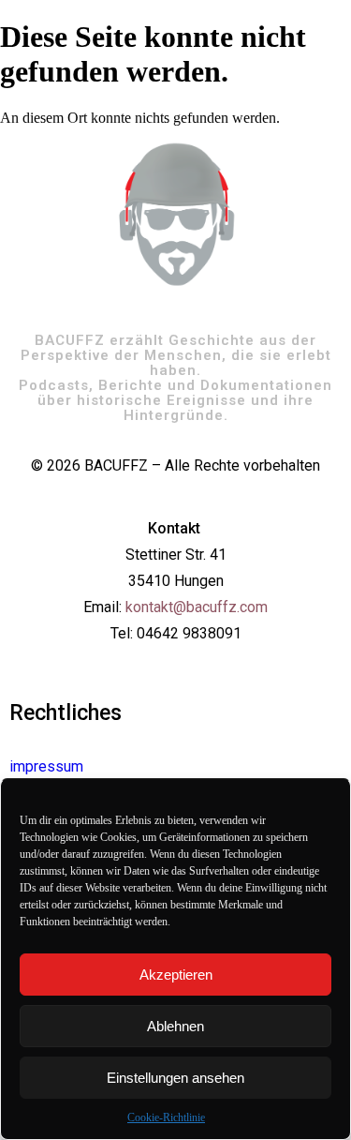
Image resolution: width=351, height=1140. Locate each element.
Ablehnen (175, 1026)
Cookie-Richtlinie (166, 1117)
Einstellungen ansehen (175, 1078)
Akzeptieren (175, 974)
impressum (46, 766)
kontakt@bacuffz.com (196, 607)
